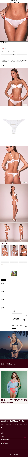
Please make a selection (14, 54)
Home (1, 42)
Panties (6, 42)
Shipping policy (16, 453)
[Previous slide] (1, 264)
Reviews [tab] (2, 278)
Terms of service (11, 453)
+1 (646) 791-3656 (2, 433)
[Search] (25, 2)
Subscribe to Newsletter (4, 443)
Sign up (3, 366)
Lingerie (3, 42)
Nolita (6, 448)
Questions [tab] (6, 278)
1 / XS (2, 51)
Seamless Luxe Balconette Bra (22, 257)
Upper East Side (15, 448)
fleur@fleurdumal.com (3, 434)
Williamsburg (10, 448)
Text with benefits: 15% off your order (14, 0)
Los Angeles (2, 448)
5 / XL (14, 51)
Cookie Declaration (16, 454)
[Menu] (1, 2)
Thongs (8, 42)
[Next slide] (2, 264)
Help (1, 427)
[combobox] (5, 260)
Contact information (12, 454)
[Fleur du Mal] (14, 2)
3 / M (8, 51)
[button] (2, 41)
